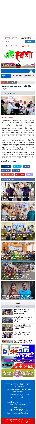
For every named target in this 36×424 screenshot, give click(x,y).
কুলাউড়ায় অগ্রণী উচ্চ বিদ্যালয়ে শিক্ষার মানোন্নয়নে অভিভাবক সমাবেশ (23, 327)
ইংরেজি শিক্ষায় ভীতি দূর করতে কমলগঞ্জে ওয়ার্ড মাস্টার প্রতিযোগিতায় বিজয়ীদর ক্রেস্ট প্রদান (17, 237)
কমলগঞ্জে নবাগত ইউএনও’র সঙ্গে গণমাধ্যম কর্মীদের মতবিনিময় (17, 257)
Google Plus (8, 174)
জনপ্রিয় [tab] (18, 307)
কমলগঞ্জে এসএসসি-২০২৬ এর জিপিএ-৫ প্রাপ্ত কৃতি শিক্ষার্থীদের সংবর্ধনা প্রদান (16, 218)
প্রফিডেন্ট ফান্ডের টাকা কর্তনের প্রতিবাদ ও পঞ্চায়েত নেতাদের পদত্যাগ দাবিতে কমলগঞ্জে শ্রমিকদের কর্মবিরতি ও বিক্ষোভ (16, 276)
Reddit (16, 170)
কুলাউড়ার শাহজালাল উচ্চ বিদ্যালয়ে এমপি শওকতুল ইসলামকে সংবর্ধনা (21, 311)
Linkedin (6, 170)
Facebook (6, 166)
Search (29, 41)
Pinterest (21, 174)
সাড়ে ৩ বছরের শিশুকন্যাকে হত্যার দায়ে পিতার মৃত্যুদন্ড (16, 198)
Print (30, 174)
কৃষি (14, 82)
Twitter (17, 166)
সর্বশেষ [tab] (18, 303)
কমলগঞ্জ (10, 82)
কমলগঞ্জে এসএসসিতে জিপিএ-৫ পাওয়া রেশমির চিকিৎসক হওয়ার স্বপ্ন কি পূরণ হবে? (17, 297)
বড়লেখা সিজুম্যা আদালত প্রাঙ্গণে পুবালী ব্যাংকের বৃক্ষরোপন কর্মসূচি (23, 319)
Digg (27, 166)
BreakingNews (25, 422)
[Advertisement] (18, 18)
